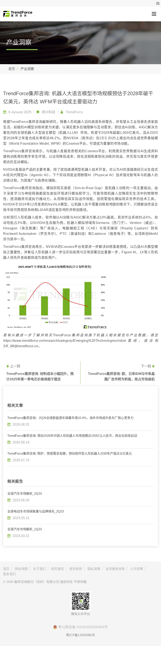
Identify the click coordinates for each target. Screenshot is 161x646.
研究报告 (57, 569)
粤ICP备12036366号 (80, 635)
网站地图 (21, 569)
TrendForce (74, 112)
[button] (158, 3)
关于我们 (39, 569)
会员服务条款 (115, 569)
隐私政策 (93, 569)
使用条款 (75, 569)
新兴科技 (48, 112)
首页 (11, 69)
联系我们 (9, 574)
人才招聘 (136, 569)
